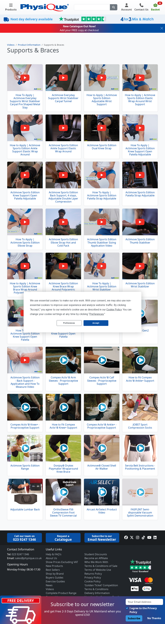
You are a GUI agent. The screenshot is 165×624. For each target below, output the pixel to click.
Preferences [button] (96, 313)
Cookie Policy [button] (114, 309)
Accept (95, 323)
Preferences (69, 323)
